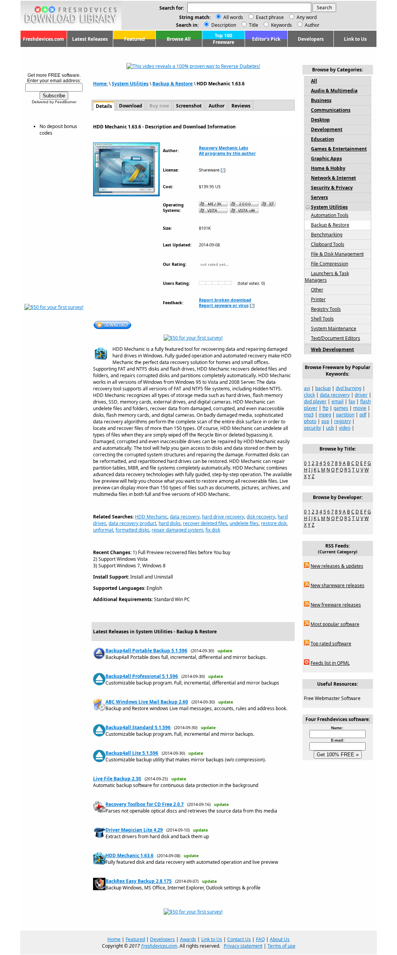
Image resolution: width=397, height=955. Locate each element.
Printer (318, 299)
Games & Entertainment (339, 149)
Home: (100, 83)
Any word (307, 17)
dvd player (315, 401)
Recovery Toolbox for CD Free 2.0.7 (144, 804)
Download (130, 105)
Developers (311, 39)
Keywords (281, 25)
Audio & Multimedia (334, 90)
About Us (280, 939)
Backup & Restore (172, 83)
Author (311, 25)
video (344, 428)
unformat (103, 530)
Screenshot (189, 105)
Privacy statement (243, 946)
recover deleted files (205, 523)
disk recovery (261, 516)
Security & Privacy (332, 187)
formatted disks (132, 530)
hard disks (170, 523)
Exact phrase (270, 17)
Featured (134, 39)
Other (317, 289)
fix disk (212, 530)
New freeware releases (336, 604)
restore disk (274, 523)
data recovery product (132, 523)
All (314, 81)
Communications (330, 110)
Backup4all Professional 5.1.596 (141, 676)
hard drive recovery (223, 516)
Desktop (320, 119)
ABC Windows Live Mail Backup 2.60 (146, 701)
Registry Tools (326, 309)
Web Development (332, 349)
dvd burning (348, 388)
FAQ (260, 939)
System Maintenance (333, 328)
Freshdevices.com (43, 39)
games (340, 408)
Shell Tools (322, 318)
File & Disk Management (337, 254)
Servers (319, 197)
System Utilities (130, 83)
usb (330, 428)
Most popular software (335, 624)
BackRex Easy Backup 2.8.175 (138, 881)
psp (325, 421)
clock (309, 395)
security (312, 428)
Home (114, 939)
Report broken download (225, 300)
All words (233, 17)
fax (352, 401)
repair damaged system (177, 530)
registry (342, 421)
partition (345, 414)
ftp (325, 408)
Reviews (240, 105)
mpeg (325, 414)
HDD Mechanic (151, 516)
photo (310, 421)
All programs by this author (227, 153)
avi (307, 388)
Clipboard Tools (327, 244)
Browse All (179, 39)
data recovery (185, 516)
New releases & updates (337, 566)
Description (223, 25)
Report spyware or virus (224, 305)
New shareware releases (337, 585)
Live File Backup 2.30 (117, 778)
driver (361, 395)
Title (253, 25)
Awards (188, 939)
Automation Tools (330, 215)
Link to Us (355, 39)
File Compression (329, 263)
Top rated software (331, 643)
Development (326, 129)
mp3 (309, 414)
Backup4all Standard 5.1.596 (138, 727)
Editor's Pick (266, 39)
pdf (362, 414)
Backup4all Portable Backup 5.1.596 (146, 650)
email (337, 401)
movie (359, 408)
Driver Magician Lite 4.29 (134, 830)
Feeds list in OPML (330, 663)
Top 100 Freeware (223, 38)
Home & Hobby (328, 168)
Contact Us (239, 939)
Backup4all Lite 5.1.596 (131, 753)
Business (321, 100)
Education (322, 139)
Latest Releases (90, 39)
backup (323, 388)
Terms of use (281, 946)
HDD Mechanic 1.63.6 (129, 855)
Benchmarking (326, 234)
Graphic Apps (326, 158)
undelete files (244, 523)
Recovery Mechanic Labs (223, 148)
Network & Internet (333, 178)
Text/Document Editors (335, 338)
